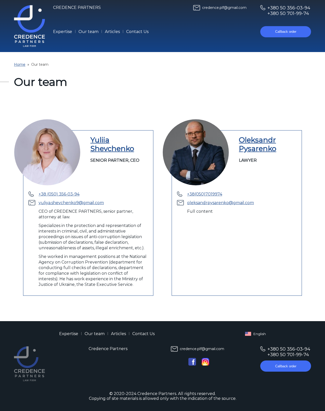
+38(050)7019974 (204, 194)
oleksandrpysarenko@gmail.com (220, 202)
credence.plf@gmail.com (224, 7)
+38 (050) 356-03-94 (59, 194)
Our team (88, 31)
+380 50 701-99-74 (288, 13)
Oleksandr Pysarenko (257, 144)
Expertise (62, 31)
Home (19, 64)
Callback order (285, 32)
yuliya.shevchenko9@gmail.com (71, 202)
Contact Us (137, 31)
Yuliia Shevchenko (112, 144)
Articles (112, 31)
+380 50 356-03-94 (288, 8)
